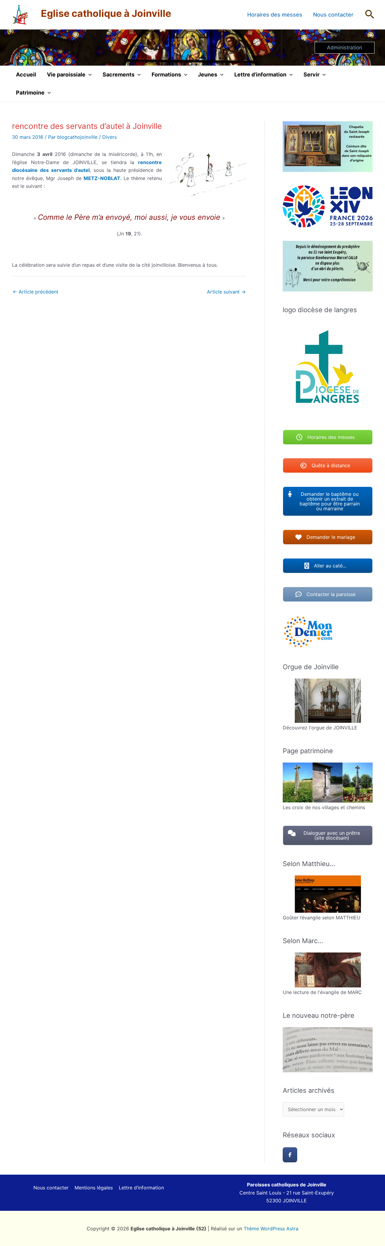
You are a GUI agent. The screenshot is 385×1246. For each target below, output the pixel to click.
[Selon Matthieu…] (328, 894)
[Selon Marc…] (328, 969)
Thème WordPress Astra (271, 1229)
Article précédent (35, 292)
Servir (311, 74)
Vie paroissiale (66, 74)
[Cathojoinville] (290, 1154)
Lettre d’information (260, 74)
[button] (369, 14)
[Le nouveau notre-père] (328, 1049)
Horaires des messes (274, 14)
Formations (166, 74)
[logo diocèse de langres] (328, 369)
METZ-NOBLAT (102, 178)
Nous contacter (333, 14)
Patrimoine (30, 92)
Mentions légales (94, 1188)
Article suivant (226, 292)
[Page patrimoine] (328, 783)
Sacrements (118, 74)
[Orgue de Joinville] (328, 701)
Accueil (26, 74)
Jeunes (207, 74)
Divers (109, 137)
